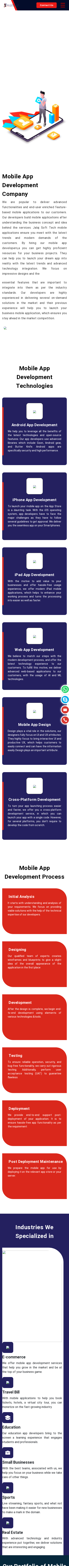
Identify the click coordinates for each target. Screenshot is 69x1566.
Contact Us (46, 5)
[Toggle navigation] (63, 5)
